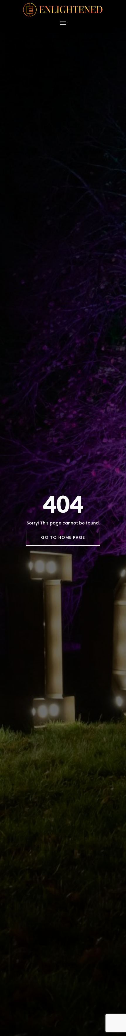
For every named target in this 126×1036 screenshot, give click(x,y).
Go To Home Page (63, 537)
